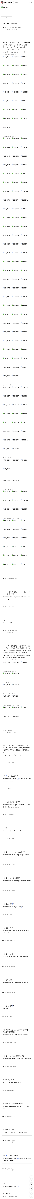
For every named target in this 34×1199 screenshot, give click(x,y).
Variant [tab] (14, 23)
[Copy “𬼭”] (5, 1019)
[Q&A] (30, 1196)
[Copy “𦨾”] (5, 1095)
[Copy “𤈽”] (4, 765)
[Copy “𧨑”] (5, 969)
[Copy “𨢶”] (5, 1172)
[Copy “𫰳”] (5, 867)
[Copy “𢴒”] (6, 1071)
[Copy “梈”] (5, 817)
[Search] (28, 2)
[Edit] (30, 1177)
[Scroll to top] (30, 1180)
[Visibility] (30, 1188)
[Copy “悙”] (5, 578)
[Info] (15, 54)
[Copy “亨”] (5, 27)
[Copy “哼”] (5, 631)
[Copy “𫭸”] (4, 791)
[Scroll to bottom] (30, 1184)
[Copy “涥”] (5, 607)
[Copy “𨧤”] (6, 1045)
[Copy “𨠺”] (5, 1144)
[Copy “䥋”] (6, 1121)
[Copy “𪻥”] (5, 917)
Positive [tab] (5, 23)
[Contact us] (30, 1192)
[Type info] (19, 23)
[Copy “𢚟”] (4, 841)
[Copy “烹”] (5, 732)
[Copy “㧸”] (6, 943)
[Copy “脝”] (6, 995)
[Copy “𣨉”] (5, 893)
